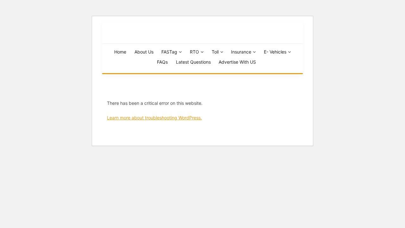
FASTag (169, 51)
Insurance (241, 51)
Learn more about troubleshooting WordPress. (154, 117)
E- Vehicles (275, 51)
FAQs (162, 62)
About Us (143, 51)
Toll (215, 51)
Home (120, 51)
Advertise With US (237, 62)
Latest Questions (193, 62)
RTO (194, 51)
